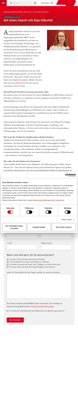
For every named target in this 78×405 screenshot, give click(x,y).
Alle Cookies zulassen (64, 227)
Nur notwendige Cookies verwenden (14, 227)
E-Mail (10, 243)
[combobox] (23, 3)
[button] (3, 3)
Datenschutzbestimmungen (42, 306)
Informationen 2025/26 (41, 12)
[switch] (29, 212)
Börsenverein (28, 12)
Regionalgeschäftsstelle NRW (13, 12)
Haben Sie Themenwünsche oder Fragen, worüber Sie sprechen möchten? (33, 272)
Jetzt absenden (15, 320)
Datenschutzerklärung (41, 200)
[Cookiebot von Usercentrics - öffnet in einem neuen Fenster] (67, 175)
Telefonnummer (46, 243)
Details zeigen (67, 219)
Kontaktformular (18, 83)
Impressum (60, 200)
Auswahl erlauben (39, 227)
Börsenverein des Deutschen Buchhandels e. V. (66, 3)
